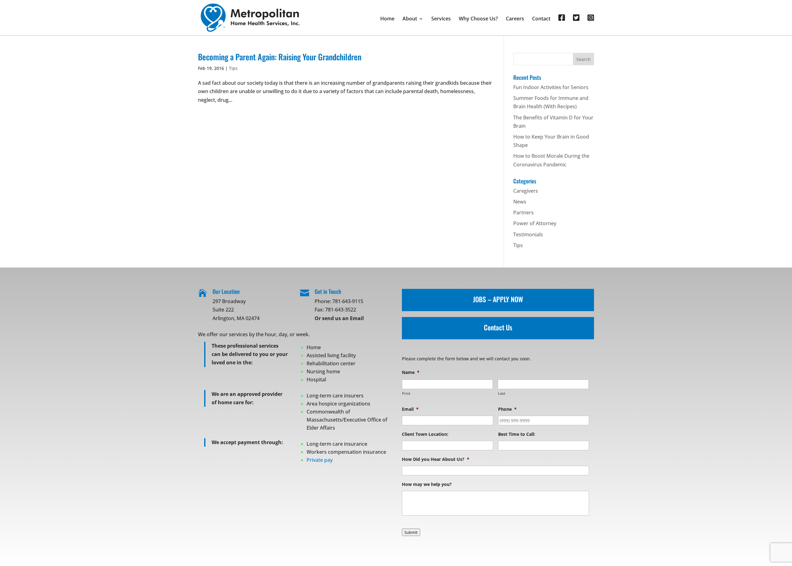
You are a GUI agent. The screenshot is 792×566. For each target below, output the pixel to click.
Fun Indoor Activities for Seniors (550, 87)
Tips (233, 68)
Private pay (320, 460)
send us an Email (343, 318)
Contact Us (498, 327)
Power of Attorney (534, 223)
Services (441, 19)
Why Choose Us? (478, 19)
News (519, 201)
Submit (411, 532)
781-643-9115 (347, 301)
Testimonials (528, 234)
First (406, 393)
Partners (523, 212)
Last (502, 393)
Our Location (226, 291)
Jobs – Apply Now (498, 299)
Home (387, 19)
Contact (541, 19)
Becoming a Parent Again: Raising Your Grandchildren (279, 57)
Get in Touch (328, 291)
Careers (515, 19)
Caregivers (525, 190)
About (409, 19)
